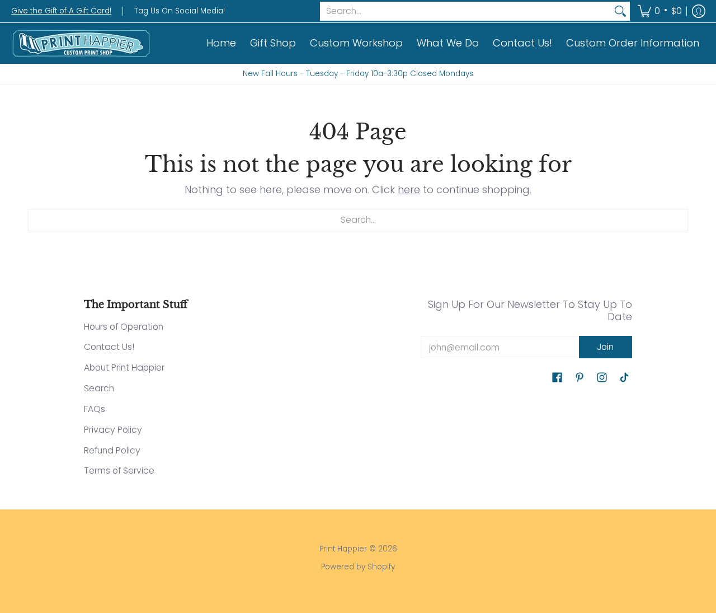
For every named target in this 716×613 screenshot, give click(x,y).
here (409, 189)
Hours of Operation (123, 326)
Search (99, 388)
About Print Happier (124, 367)
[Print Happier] (81, 43)
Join (605, 346)
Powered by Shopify (358, 566)
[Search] (620, 11)
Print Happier (343, 549)
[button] (660, 11)
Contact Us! (109, 346)
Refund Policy (112, 450)
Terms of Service (119, 470)
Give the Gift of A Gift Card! (61, 11)
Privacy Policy (113, 429)
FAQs (94, 409)
